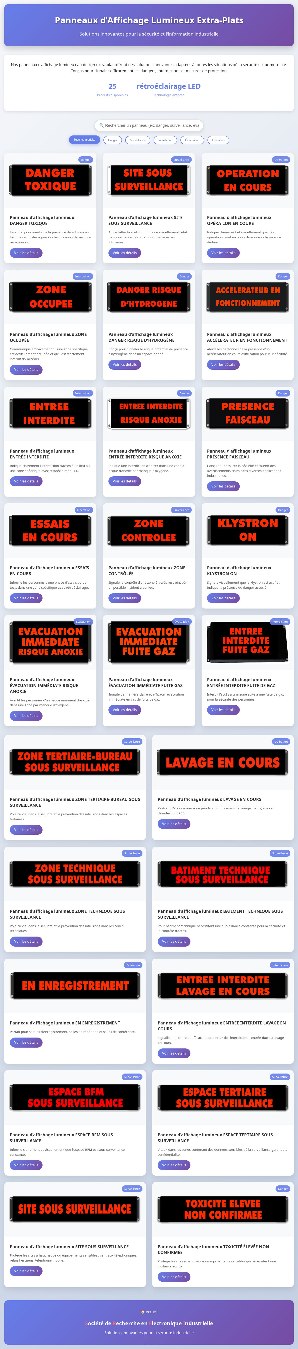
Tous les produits (84, 139)
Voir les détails (26, 252)
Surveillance (138, 140)
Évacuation (192, 140)
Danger (112, 140)
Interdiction (165, 140)
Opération (218, 140)
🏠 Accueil (149, 1311)
